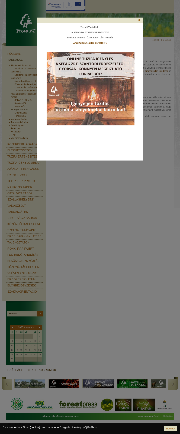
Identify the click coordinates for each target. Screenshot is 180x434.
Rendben (170, 428)
